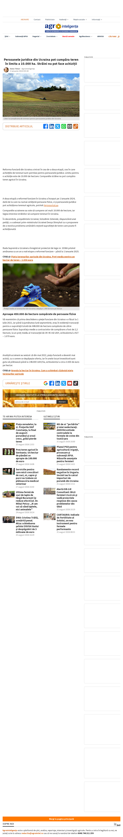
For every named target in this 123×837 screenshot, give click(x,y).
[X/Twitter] (63, 383)
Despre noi (7, 823)
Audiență (62, 19)
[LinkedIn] (51, 126)
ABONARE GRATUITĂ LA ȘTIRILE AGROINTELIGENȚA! (41, 395)
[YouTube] (69, 383)
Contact (37, 19)
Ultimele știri (51, 416)
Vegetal (35, 36)
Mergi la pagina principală (61, 819)
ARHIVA (100, 36)
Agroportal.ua (51, 205)
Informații (96, 19)
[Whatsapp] (63, 126)
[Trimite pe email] (69, 126)
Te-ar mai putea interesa (17, 416)
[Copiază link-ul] (75, 126)
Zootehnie (50, 36)
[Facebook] (45, 126)
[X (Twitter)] (57, 126)
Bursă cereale (68, 36)
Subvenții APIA (21, 36)
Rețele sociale (79, 19)
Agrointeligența (9, 830)
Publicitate (50, 19)
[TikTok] (75, 383)
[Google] (45, 383)
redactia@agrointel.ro (32, 833)
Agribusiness (84, 36)
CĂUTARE (112, 36)
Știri (6, 36)
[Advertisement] (61, 8)
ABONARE (25, 19)
